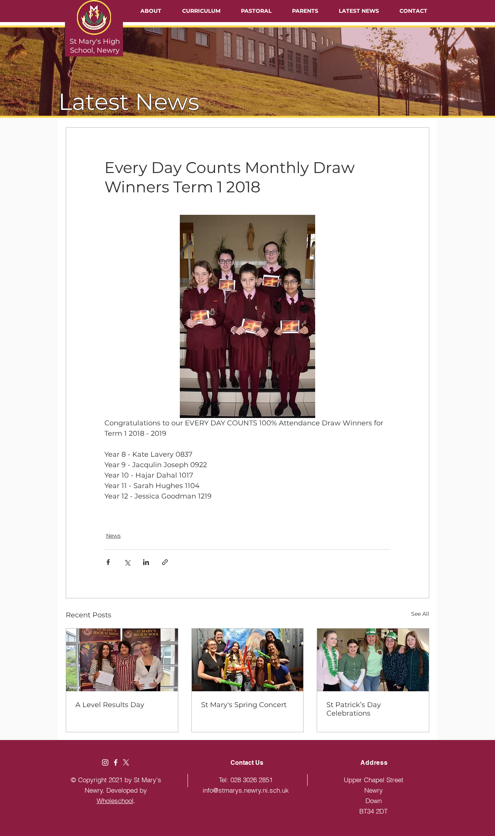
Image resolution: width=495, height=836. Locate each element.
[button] (151, 11)
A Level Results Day (109, 705)
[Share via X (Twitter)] (127, 562)
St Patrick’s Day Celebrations (353, 709)
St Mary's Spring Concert (244, 705)
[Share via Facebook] (108, 562)
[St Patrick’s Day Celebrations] (373, 660)
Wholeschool (115, 801)
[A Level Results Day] (122, 660)
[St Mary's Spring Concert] (248, 660)
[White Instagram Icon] (105, 762)
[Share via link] (165, 562)
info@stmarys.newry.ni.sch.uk (246, 790)
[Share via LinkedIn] (146, 562)
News (113, 535)
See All (420, 613)
